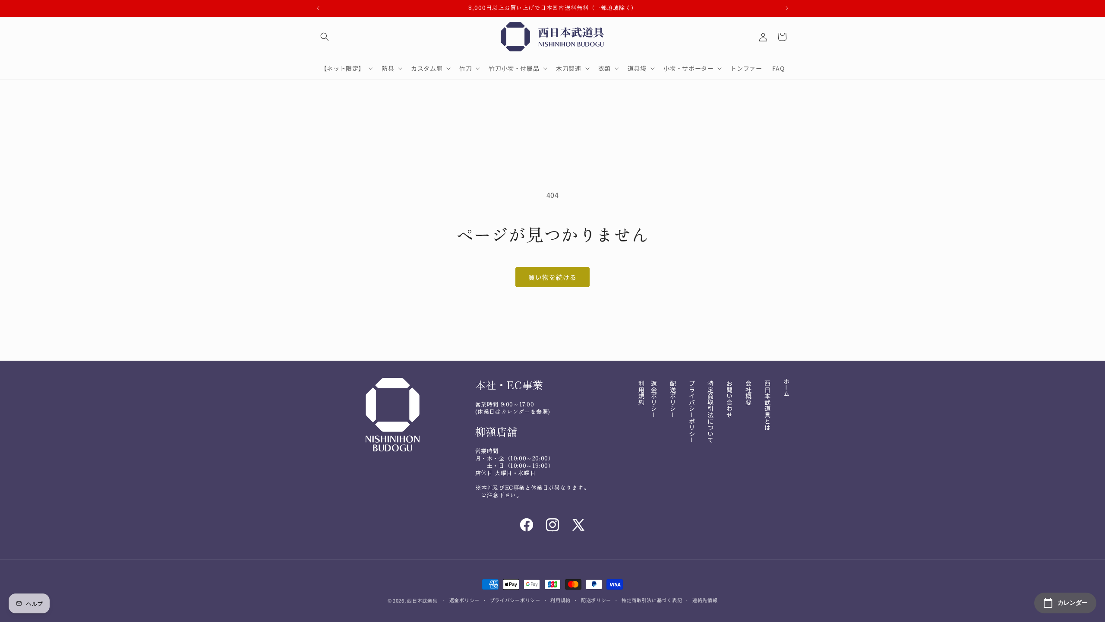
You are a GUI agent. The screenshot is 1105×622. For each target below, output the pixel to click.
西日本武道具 (422, 600)
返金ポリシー (464, 600)
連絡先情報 (705, 600)
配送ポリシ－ (673, 399)
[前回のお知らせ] (318, 8)
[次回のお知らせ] (786, 8)
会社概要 (748, 392)
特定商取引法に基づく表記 (652, 600)
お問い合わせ (729, 399)
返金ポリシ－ (654, 399)
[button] (324, 36)
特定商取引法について (710, 411)
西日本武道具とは (767, 405)
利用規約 (641, 392)
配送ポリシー (596, 600)
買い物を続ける (552, 277)
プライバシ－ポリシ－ (692, 411)
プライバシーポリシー (515, 600)
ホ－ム (786, 387)
